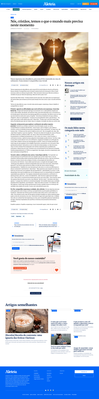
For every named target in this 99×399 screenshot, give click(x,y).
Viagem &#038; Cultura (39, 379)
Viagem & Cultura (74, 9)
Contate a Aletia (67, 394)
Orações (15, 9)
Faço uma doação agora (19, 268)
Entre (41, 288)
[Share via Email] (57, 85)
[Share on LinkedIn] (52, 85)
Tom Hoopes (26, 28)
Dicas (76, 337)
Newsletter (49, 373)
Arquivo (41, 9)
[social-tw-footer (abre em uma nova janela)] (50, 390)
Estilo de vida (56, 9)
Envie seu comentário (35, 293)
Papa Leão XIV (83, 9)
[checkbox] (12, 245)
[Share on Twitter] (55, 85)
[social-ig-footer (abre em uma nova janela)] (53, 390)
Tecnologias (77, 310)
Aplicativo (49, 375)
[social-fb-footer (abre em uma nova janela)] (48, 390)
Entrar (80, 3)
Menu (9, 9)
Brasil (90, 9)
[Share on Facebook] (50, 85)
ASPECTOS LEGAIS (48, 394)
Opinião (35, 9)
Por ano (61, 373)
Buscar (20, 3)
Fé (23, 216)
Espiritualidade (65, 9)
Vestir (48, 379)
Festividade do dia (72, 175)
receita (8, 310)
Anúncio (48, 380)
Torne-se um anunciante (58, 394)
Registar (85, 3)
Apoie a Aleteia (33, 394)
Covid (12, 216)
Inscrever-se (15, 248)
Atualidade (48, 9)
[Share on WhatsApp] (60, 85)
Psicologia (54, 310)
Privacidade (74, 394)
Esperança (18, 216)
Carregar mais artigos (75, 119)
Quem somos (40, 394)
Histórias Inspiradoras (26, 9)
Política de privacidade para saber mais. (36, 245)
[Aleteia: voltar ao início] (49, 4)
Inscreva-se (49, 377)
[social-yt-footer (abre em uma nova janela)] (45, 390)
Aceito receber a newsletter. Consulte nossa (28, 245)
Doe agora (93, 3)
